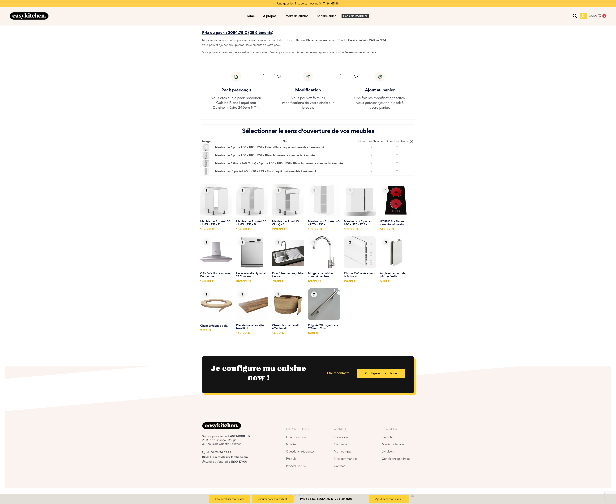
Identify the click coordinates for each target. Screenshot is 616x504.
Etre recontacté (338, 373)
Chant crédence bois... (214, 325)
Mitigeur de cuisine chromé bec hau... (320, 275)
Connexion (341, 444)
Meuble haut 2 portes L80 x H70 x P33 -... (358, 223)
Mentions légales (393, 444)
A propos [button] (269, 16)
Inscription (341, 437)
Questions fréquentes (300, 451)
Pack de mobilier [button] (355, 16)
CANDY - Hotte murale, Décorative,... (215, 275)
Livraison (388, 451)
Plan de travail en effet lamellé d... (250, 327)
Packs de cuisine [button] (296, 16)
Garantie (387, 437)
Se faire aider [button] (326, 16)
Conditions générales (396, 459)
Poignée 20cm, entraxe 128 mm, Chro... (323, 327)
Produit (291, 459)
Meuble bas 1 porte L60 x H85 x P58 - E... (215, 223)
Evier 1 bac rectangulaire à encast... (288, 275)
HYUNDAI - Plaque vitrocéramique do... (393, 223)
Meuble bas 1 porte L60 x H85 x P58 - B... (251, 223)
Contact (339, 466)
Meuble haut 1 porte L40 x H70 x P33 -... (324, 223)
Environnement (296, 437)
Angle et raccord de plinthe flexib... (393, 275)
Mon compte (342, 451)
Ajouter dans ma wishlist (272, 499)
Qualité (291, 444)
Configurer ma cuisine (381, 373)
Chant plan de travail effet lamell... (285, 327)
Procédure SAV (296, 466)
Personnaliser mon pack (229, 499)
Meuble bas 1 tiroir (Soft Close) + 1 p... (287, 223)
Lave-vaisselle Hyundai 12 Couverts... (250, 275)
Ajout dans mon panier (388, 499)
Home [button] (250, 16)
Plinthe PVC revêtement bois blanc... (359, 275)
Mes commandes (345, 459)
